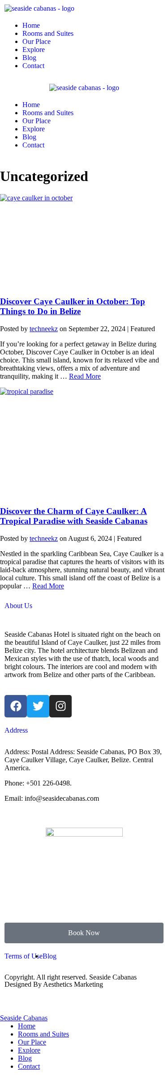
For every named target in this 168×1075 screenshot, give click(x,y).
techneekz (44, 328)
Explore (33, 49)
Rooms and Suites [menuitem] (43, 1034)
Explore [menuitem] (29, 1050)
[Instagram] (60, 706)
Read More (85, 376)
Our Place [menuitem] (32, 1042)
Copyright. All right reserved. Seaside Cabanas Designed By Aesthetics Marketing (70, 980)
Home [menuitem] (26, 1026)
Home (31, 25)
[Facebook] (15, 706)
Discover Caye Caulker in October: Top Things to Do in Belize (72, 306)
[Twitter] (38, 706)
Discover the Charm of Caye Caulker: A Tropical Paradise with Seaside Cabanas (73, 516)
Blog (29, 57)
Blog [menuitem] (25, 1058)
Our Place (36, 41)
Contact (33, 65)
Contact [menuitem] (29, 1066)
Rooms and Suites (47, 33)
